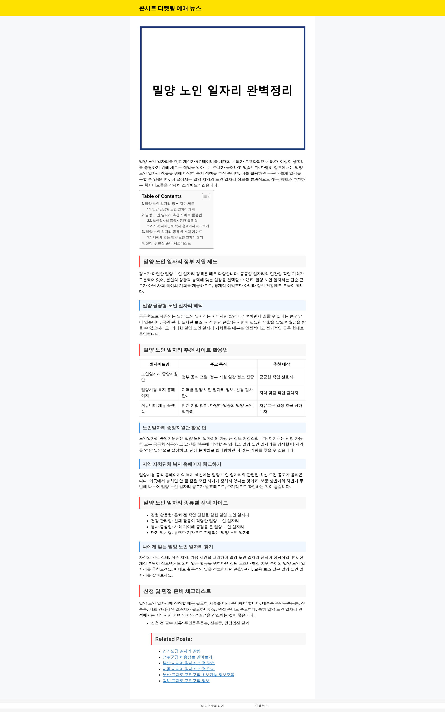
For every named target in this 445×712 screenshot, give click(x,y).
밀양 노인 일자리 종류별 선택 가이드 (174, 231)
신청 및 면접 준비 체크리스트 (168, 243)
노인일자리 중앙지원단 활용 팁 (175, 220)
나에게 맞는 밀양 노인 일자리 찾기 (178, 237)
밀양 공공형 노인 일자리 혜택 (173, 209)
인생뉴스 (261, 706)
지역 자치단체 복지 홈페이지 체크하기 (181, 226)
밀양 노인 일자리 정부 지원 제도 (169, 203)
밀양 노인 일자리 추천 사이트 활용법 (173, 215)
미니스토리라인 (212, 706)
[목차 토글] (204, 197)
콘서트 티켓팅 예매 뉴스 (170, 8)
